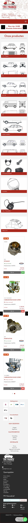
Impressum (14, 447)
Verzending (14, 436)
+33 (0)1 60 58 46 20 (9, 15)
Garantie (15, 439)
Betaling (14, 437)
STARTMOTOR (8, 338)
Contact (19, 15)
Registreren (11, 14)
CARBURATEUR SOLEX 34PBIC (12, 300)
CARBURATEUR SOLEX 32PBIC (12, 377)
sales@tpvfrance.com (7, 469)
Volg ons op (6, 17)
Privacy (14, 446)
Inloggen (4, 14)
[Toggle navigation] (25, 21)
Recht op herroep (14, 451)
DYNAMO (7, 261)
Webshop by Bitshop (17, 515)
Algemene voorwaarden (14, 449)
